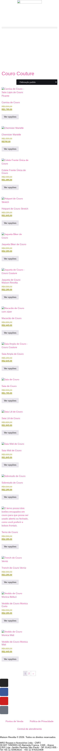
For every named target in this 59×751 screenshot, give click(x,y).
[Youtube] (4, 701)
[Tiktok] (4, 710)
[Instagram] (4, 683)
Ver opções (10, 116)
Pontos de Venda (14, 721)
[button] (29, 28)
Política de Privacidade (41, 721)
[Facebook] (4, 692)
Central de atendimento (29, 729)
